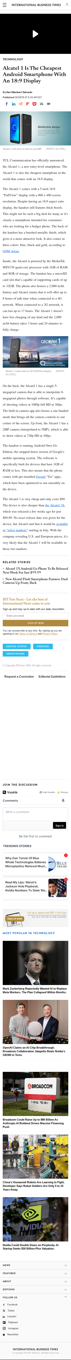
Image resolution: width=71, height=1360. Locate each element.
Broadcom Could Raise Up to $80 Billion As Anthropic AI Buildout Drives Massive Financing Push (33, 1123)
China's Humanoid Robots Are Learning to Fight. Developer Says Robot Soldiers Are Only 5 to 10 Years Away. (34, 1186)
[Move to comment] (48, 104)
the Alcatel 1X (54, 505)
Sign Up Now (14, 919)
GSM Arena (11, 251)
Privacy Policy (50, 633)
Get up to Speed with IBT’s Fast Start (46, 913)
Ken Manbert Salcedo (19, 92)
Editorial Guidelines (52, 676)
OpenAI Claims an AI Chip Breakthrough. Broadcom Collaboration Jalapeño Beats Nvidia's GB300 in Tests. (34, 1051)
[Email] (41, 104)
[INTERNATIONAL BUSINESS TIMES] (36, 5)
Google (41, 476)
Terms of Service (28, 633)
